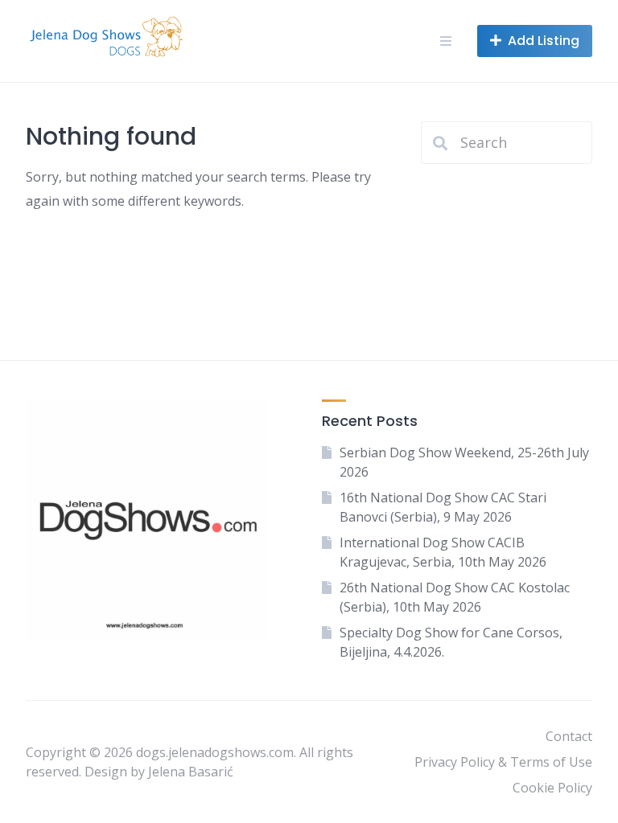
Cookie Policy (552, 787)
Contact (569, 736)
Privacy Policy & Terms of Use (503, 762)
